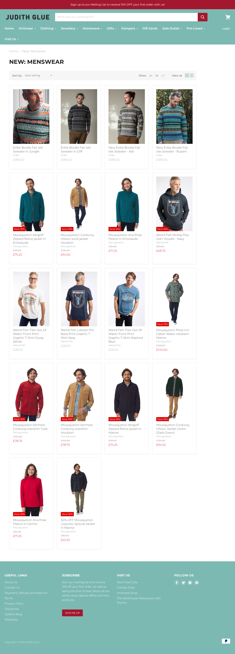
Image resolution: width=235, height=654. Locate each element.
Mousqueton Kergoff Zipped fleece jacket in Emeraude (29, 238)
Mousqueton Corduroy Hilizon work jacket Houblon (77, 238)
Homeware (91, 28)
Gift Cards (149, 28)
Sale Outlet (171, 28)
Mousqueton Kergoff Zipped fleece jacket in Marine (125, 428)
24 (150, 75)
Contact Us (12, 587)
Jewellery (68, 28)
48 (162, 75)
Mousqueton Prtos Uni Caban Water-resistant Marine (172, 334)
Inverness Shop (127, 593)
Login (226, 28)
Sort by (17, 75)
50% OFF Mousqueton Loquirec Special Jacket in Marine (78, 523)
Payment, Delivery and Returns (26, 593)
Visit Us (11, 39)
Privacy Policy (14, 603)
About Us (11, 582)
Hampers (128, 28)
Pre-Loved (195, 28)
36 (156, 75)
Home (9, 28)
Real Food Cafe (127, 582)
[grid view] (187, 75)
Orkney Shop (126, 587)
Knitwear (26, 28)
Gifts (111, 28)
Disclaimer (12, 609)
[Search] (202, 17)
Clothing (47, 28)
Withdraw (11, 619)
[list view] (192, 75)
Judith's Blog (13, 614)
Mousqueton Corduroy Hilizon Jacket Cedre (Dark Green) (172, 428)
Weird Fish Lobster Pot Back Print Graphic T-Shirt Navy (77, 334)
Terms (9, 598)
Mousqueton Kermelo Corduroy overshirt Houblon (77, 428)
